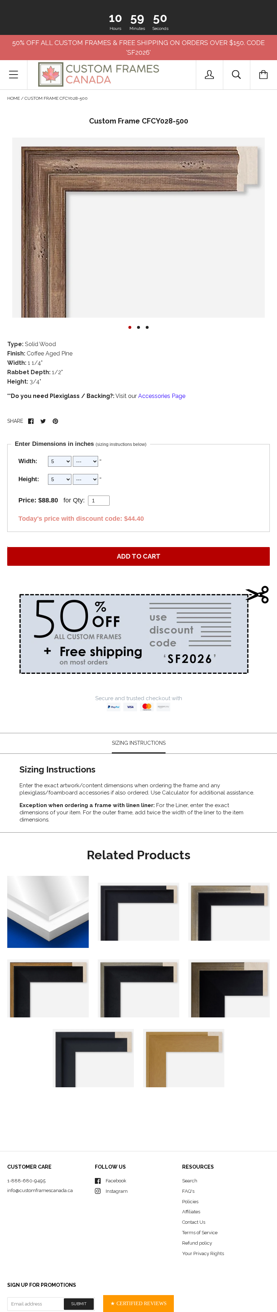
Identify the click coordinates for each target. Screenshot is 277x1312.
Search (189, 1180)
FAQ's (188, 1191)
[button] (138, 1303)
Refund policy (197, 1243)
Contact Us (193, 1222)
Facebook (116, 1180)
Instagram (117, 1191)
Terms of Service (199, 1232)
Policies (190, 1201)
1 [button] (129, 327)
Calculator (176, 792)
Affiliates (191, 1211)
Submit (79, 1304)
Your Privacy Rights (203, 1253)
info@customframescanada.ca (40, 1190)
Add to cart (139, 556)
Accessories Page (161, 396)
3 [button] (147, 327)
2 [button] (138, 327)
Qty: (79, 500)
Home (13, 98)
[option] (138, 228)
